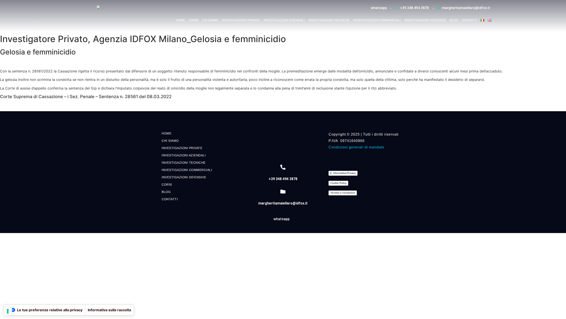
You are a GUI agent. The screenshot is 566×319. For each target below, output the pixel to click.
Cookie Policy (338, 183)
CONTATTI (469, 20)
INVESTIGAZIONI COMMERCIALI (377, 20)
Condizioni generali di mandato (356, 147)
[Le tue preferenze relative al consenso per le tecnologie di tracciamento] (8, 311)
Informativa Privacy (344, 173)
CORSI (194, 20)
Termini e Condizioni (342, 192)
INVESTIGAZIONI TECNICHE (329, 20)
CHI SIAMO (210, 20)
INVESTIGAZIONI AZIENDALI (284, 20)
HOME (180, 20)
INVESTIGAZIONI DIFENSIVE (425, 20)
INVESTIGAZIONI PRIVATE (241, 20)
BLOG (454, 20)
